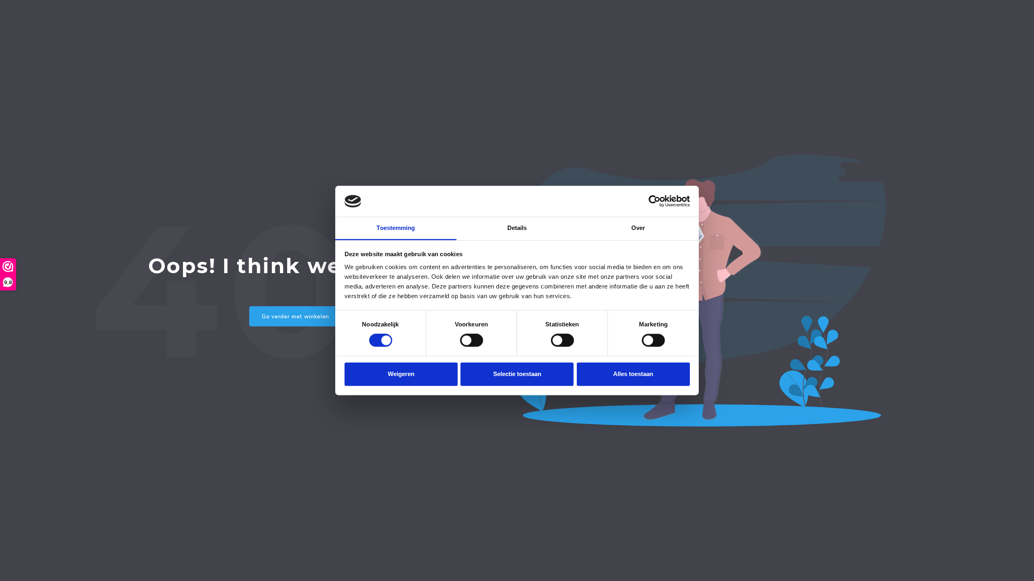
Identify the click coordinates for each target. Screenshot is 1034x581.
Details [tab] (517, 227)
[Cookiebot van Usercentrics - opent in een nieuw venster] (654, 201)
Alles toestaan (633, 373)
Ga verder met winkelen (295, 316)
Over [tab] (638, 227)
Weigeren (401, 373)
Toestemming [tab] (395, 227)
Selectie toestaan (517, 373)
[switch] (471, 340)
